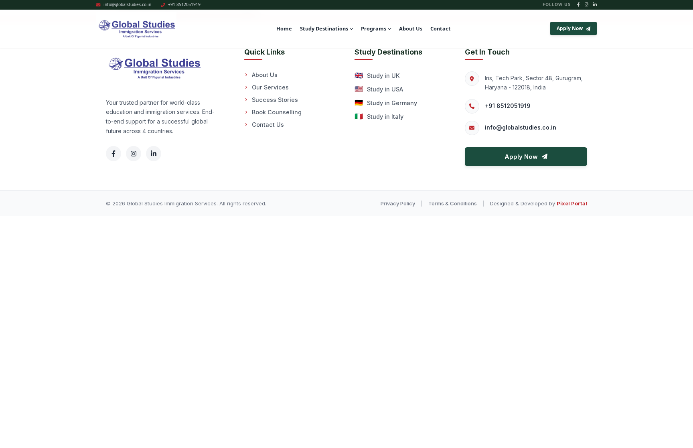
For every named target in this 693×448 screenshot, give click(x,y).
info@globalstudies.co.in (520, 127)
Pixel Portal (572, 203)
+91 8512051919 (508, 105)
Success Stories (275, 99)
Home (284, 28)
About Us (410, 28)
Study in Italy (379, 116)
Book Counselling (277, 112)
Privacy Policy (398, 203)
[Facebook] (113, 153)
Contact (440, 28)
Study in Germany (386, 103)
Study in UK (377, 75)
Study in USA (379, 89)
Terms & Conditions (452, 203)
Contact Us (268, 124)
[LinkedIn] (153, 153)
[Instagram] (133, 153)
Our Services (270, 87)
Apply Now (570, 28)
